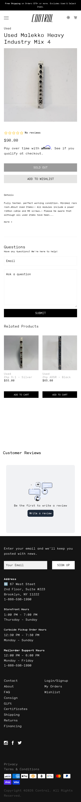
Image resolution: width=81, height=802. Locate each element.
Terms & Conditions (21, 769)
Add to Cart (21, 394)
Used (7, 28)
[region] (40, 5)
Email (10, 261)
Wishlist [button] (52, 692)
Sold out (40, 167)
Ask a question (18, 274)
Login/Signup (56, 680)
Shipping (12, 714)
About (9, 686)
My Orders (53, 686)
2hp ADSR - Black (56, 377)
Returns (11, 720)
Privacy (11, 764)
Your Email (15, 565)
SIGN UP (63, 565)
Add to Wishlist (40, 179)
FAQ (7, 692)
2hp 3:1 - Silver (18, 377)
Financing (13, 726)
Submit (40, 313)
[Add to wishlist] (35, 338)
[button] (8, 18)
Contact (11, 680)
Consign (11, 698)
